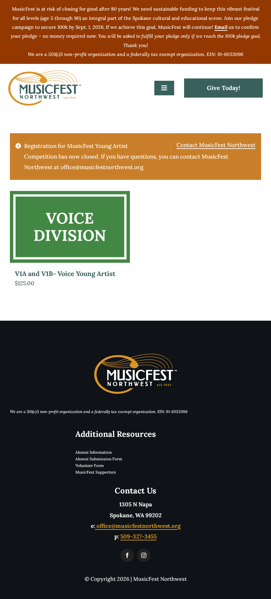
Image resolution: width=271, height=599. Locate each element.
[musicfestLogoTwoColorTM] (44, 73)
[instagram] (143, 555)
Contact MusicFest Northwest (215, 145)
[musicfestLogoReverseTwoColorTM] (135, 356)
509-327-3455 (138, 536)
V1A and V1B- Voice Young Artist (65, 273)
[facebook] (127, 555)
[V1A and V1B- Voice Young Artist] (70, 227)
